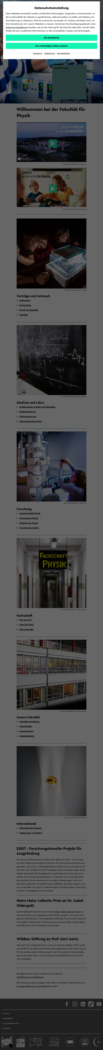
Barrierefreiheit (63, 53)
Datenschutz (49, 53)
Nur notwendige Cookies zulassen (51, 45)
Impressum (37, 53)
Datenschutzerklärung (16, 27)
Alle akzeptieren (51, 37)
